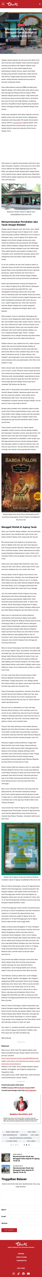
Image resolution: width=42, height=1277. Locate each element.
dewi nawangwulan (10, 1135)
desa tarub (32, 1132)
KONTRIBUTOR (21, 1261)
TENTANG (21, 1254)
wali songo (31, 1141)
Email (3, 1216)
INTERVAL (21, 25)
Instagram (10, 1088)
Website (4, 1223)
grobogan (23, 1135)
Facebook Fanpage (24, 1088)
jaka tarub (35, 1135)
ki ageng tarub (11, 1141)
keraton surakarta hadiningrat (21, 1138)
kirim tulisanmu (30, 1090)
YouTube (7, 289)
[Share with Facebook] (24, 1145)
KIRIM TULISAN (21, 1257)
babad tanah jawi (12, 1132)
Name (3, 1210)
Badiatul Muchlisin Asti (18, 41)
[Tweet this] (26, 1145)
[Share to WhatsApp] (29, 1145)
